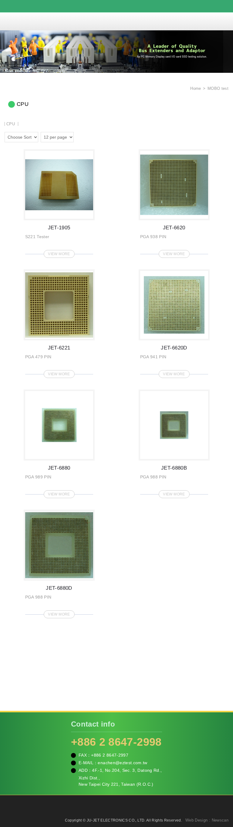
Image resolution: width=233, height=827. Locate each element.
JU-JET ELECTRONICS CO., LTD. (116, 21)
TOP (220, 795)
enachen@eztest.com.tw (122, 762)
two (79, 136)
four (88, 136)
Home (195, 88)
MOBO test (218, 88)
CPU (10, 124)
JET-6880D (59, 562)
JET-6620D (174, 321)
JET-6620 (174, 201)
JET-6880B (174, 442)
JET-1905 (59, 201)
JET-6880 (59, 442)
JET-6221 (59, 321)
